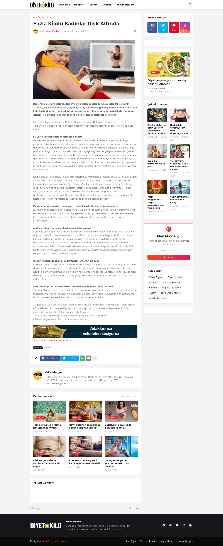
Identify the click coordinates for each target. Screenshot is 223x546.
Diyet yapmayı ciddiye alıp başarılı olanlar (167, 82)
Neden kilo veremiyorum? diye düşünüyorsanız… (180, 129)
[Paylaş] (135, 31)
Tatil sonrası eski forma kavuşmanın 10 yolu (47, 426)
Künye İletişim (185, 541)
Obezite (153, 287)
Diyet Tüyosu (156, 277)
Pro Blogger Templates (55, 541)
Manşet (78, 4)
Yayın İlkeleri (167, 541)
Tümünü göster (129, 396)
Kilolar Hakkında (171, 282)
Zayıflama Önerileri (171, 292)
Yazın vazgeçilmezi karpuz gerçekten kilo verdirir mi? (155, 202)
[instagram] (183, 525)
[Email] (88, 358)
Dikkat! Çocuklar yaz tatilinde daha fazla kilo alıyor (47, 463)
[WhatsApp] (82, 358)
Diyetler (106, 4)
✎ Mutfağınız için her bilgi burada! (52, 340)
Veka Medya (53, 372)
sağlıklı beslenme (158, 298)
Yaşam (93, 4)
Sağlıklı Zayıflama (171, 287)
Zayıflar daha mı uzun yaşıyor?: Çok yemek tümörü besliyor (156, 129)
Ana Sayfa (64, 4)
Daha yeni (37, 508)
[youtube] (177, 525)
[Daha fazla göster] (95, 358)
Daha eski (133, 508)
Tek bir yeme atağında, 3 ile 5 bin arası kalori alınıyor (179, 165)
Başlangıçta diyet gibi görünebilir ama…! (118, 426)
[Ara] (190, 4)
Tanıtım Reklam (124, 4)
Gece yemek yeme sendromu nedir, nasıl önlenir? (117, 463)
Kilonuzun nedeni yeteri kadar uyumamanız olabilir (85, 462)
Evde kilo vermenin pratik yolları (156, 164)
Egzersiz (153, 282)
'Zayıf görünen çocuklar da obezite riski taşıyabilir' (84, 426)
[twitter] (170, 525)
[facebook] (163, 525)
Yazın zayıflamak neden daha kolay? (179, 199)
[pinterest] (190, 525)
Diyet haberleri (175, 277)
